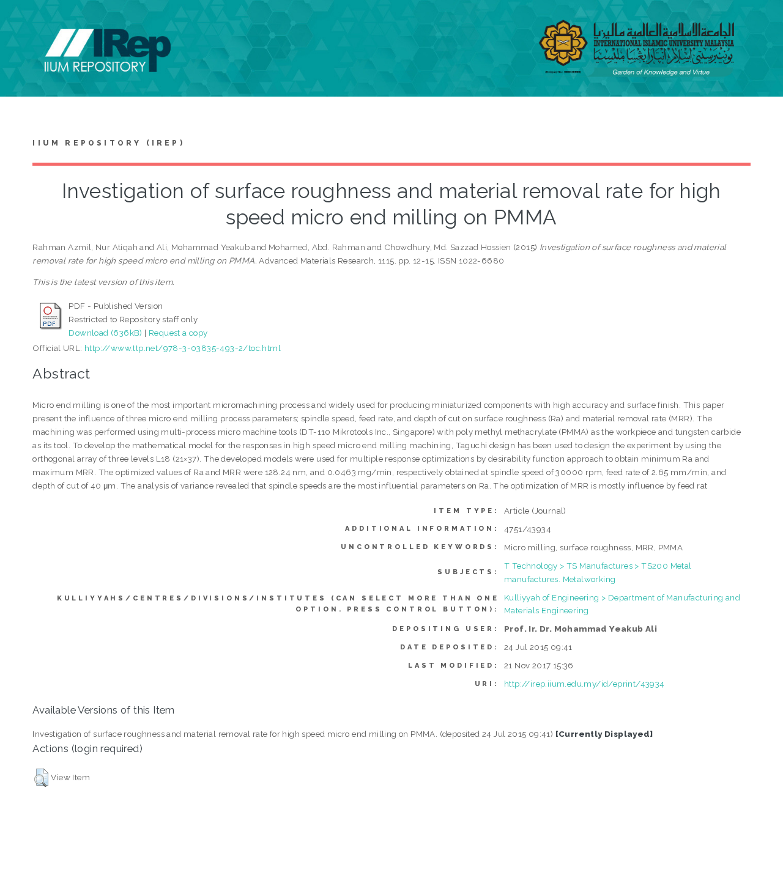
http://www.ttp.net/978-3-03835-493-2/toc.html (182, 348)
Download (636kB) (105, 333)
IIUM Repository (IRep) (108, 143)
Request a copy (178, 333)
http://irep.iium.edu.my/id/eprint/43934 (584, 683)
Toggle (22, 23)
